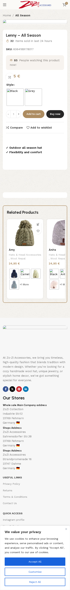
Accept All (35, 561)
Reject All (35, 581)
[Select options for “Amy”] (38, 224)
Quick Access (13, 513)
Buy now (55, 114)
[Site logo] (35, 4)
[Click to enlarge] (10, 77)
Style (10, 84)
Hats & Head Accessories (25, 254)
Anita (52, 249)
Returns (7, 490)
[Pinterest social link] (19, 389)
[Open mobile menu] (4, 4)
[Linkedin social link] (26, 389)
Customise (35, 571)
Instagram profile (13, 519)
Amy (12, 249)
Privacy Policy (11, 483)
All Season (22, 15)
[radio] (15, 97)
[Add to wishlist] (38, 231)
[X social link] (12, 389)
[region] (35, 558)
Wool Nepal (18, 258)
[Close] (66, 529)
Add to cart (34, 114)
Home (7, 15)
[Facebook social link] (5, 389)
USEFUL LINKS (12, 477)
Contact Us (10, 503)
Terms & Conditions (15, 496)
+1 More (24, 284)
